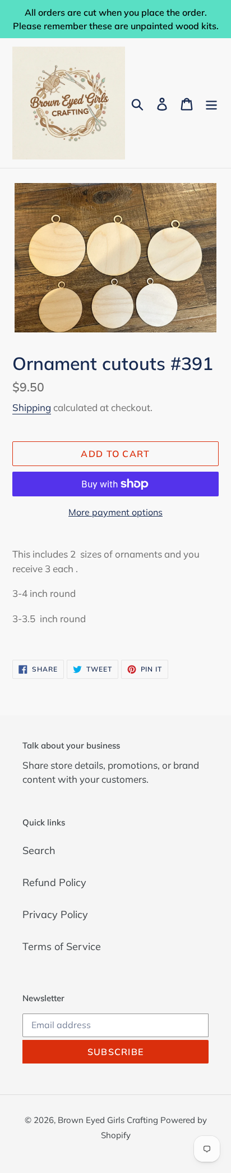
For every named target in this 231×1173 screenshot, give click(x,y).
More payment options (115, 512)
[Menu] (211, 103)
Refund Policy (54, 882)
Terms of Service (61, 946)
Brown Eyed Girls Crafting (109, 1120)
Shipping (31, 407)
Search (39, 850)
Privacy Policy (55, 914)
